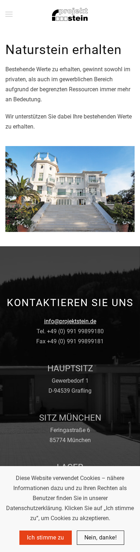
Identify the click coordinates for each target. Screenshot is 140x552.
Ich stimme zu (45, 537)
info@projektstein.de (70, 321)
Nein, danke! (100, 537)
